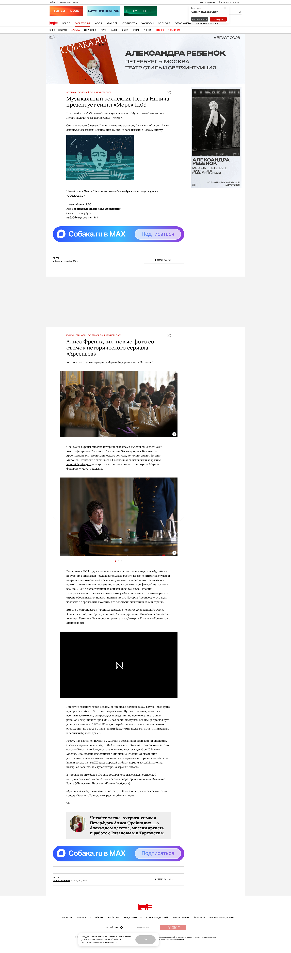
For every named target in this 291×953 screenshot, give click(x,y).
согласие (102, 939)
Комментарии (163, 260)
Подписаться (86, 92)
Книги (125, 30)
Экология (147, 23)
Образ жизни (183, 23)
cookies (113, 942)
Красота (112, 23)
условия (86, 939)
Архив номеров (180, 917)
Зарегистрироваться (68, 2)
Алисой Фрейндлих (78, 464)
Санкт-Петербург (207, 2)
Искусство (90, 30)
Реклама (81, 917)
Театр (103, 30)
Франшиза (199, 917)
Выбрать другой (199, 19)
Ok (145, 939)
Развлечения (82, 23)
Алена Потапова (61, 880)
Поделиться (103, 92)
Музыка (75, 30)
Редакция (67, 917)
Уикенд (148, 30)
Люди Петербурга (132, 917)
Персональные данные (221, 917)
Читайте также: (106, 817)
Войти (53, 2)
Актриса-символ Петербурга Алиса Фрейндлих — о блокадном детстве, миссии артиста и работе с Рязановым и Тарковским (127, 825)
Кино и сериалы (58, 30)
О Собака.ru (97, 917)
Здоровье (164, 23)
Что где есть (129, 23)
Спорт (136, 30)
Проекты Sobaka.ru (230, 2)
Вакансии (113, 917)
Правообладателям (157, 917)
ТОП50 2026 (174, 30)
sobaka (56, 261)
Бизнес (160, 30)
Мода (98, 23)
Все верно (218, 19)
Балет (114, 30)
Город (66, 23)
